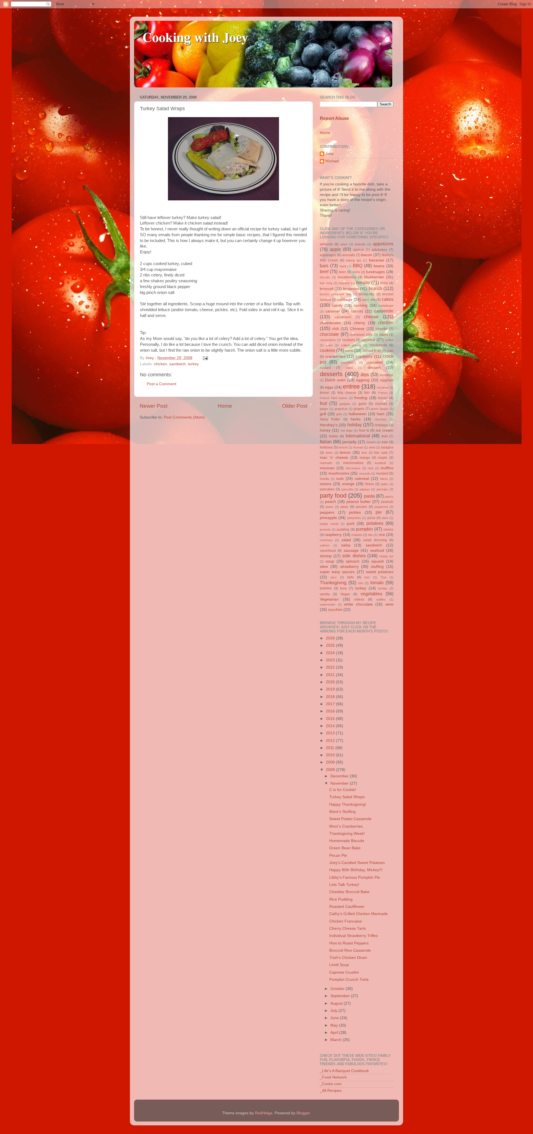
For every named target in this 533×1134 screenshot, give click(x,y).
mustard (382, 473)
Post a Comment (161, 384)
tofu (360, 583)
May (334, 1025)
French (383, 392)
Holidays (381, 425)
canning (361, 305)
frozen (383, 398)
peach (330, 502)
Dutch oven (335, 380)
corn (349, 351)
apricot (358, 250)
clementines (328, 340)
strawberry (349, 567)
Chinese (357, 329)
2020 (331, 682)
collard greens (351, 345)
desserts (331, 374)
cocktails (348, 340)
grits (339, 414)
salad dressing (375, 540)
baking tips (353, 260)
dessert (374, 368)
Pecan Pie (338, 855)
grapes (359, 409)
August (337, 1003)
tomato (377, 582)
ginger (324, 408)
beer (342, 272)
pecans (361, 507)
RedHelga (263, 1113)
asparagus (328, 255)
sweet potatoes (379, 572)
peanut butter (358, 502)
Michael (332, 161)
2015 (331, 719)
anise (344, 244)
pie (379, 512)
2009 (331, 762)
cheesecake (330, 323)
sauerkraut (328, 551)
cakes (387, 299)
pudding (343, 529)
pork (351, 523)
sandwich (177, 364)
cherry (359, 323)
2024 (331, 653)
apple (335, 249)
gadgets (345, 403)
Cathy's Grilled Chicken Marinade (358, 914)
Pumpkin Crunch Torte (349, 979)
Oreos (369, 484)
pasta (369, 495)
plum (385, 518)
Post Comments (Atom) (184, 417)
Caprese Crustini (344, 972)
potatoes (374, 523)
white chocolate (358, 604)
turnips (382, 588)
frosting (360, 398)
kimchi (343, 447)
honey (325, 430)
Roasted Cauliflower (346, 906)
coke (329, 345)
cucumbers (348, 362)
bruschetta (366, 294)
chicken (160, 364)
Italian (326, 441)
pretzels (325, 529)
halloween (357, 414)
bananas (376, 260)
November (340, 783)
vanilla (325, 594)
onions (325, 484)
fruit (323, 403)
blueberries (374, 277)
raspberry (333, 535)
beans (379, 266)
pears (329, 506)
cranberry (364, 356)
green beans (379, 408)
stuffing (377, 567)
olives (384, 478)
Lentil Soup (339, 965)
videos (359, 599)
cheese (371, 316)
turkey (193, 364)
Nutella (324, 478)
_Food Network (333, 1077)
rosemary (326, 540)
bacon (366, 255)
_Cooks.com (331, 1084)
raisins (388, 529)
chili (335, 329)
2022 (331, 667)
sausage (351, 550)
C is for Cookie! (342, 790)
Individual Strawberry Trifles (353, 936)
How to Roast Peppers (349, 943)
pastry (389, 496)
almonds (326, 244)
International (358, 435)
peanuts (387, 502)
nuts (340, 479)
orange (348, 484)
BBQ (357, 265)
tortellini (326, 588)
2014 (331, 726)
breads (363, 282)
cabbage (344, 300)
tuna (343, 588)
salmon (325, 545)
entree (351, 386)
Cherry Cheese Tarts (347, 928)
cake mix (369, 300)
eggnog (362, 380)
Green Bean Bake (345, 848)
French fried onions (333, 398)
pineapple (328, 518)
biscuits (325, 277)
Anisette (360, 244)
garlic (362, 404)
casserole (383, 310)
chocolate (329, 334)
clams (383, 335)
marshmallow (353, 463)
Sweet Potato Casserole (350, 819)
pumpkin (364, 528)
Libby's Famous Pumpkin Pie (354, 877)
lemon (345, 452)
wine (389, 604)
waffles (381, 599)
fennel (324, 393)
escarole (383, 387)
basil (343, 266)
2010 (331, 755)
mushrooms (338, 473)
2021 (331, 675)
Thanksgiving (333, 582)
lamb (372, 447)
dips (365, 374)
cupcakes (374, 362)
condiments (378, 345)
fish (366, 393)
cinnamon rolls (361, 335)
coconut (368, 340)
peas (344, 507)
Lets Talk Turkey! (344, 885)
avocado (348, 255)
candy (337, 305)
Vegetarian (329, 599)
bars (324, 265)
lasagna (387, 447)
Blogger (303, 1113)
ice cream (384, 430)
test (366, 577)
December (340, 776)
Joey (329, 154)
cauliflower (343, 317)
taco (333, 577)
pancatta (347, 489)
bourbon (344, 283)
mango (364, 458)
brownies (351, 289)
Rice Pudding (341, 899)
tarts (350, 577)
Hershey (380, 419)
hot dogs (347, 430)
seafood (377, 550)
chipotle (382, 329)
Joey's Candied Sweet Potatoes (357, 863)
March (336, 1040)
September (340, 996)
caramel (332, 311)
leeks (329, 452)
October (338, 989)
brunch (375, 288)
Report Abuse (334, 118)
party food (333, 495)
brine (384, 283)
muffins (387, 468)
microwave (353, 468)
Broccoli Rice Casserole (350, 950)
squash (377, 561)
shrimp (326, 556)
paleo (384, 484)
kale (385, 442)
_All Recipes (330, 1090)
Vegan (345, 594)
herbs (356, 419)
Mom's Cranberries (346, 826)
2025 (331, 645)
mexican (327, 468)
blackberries (347, 277)
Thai (383, 577)
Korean (358, 447)
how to (364, 430)
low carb (381, 453)
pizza (371, 518)
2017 (331, 704)
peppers (327, 512)
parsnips (382, 489)
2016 (331, 711)
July (334, 1011)
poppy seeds (329, 523)
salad (346, 540)
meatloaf (380, 463)
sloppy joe (386, 556)
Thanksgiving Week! (347, 833)
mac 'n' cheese (334, 457)
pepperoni (381, 506)
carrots (357, 311)
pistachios (354, 518)
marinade (326, 463)
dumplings (386, 375)
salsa (345, 545)
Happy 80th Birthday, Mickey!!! (356, 870)
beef (324, 271)
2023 (331, 660)
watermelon (327, 604)
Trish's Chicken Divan (348, 958)
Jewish (371, 442)
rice (382, 535)
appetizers (383, 243)
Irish (384, 436)
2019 (331, 689)
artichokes (379, 250)
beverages (375, 272)
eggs (329, 387)
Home (225, 406)
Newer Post (153, 406)
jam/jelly (349, 442)
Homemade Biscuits (346, 841)
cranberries (335, 356)
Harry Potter (330, 419)
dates (349, 367)
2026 (331, 638)
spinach (352, 561)
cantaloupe (386, 305)
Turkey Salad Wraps (347, 797)
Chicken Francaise (345, 921)
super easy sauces (337, 572)
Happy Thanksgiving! (347, 804)
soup (330, 561)
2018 (331, 697)
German (381, 404)
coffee (389, 340)
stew (324, 567)
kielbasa (326, 447)
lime (364, 452)
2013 (331, 733)
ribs (370, 534)
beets (356, 272)
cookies (327, 350)
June (335, 1018)
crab (390, 351)
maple (382, 458)
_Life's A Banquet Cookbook (344, 1071)
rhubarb (356, 534)
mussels (364, 473)
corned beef (372, 351)
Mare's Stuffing (342, 812)
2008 (331, 770)
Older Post (294, 406)
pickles (355, 512)
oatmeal (362, 479)
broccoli (326, 289)
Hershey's (328, 425)
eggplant (386, 380)
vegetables (371, 593)
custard (325, 368)
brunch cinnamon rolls (335, 294)
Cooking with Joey (195, 36)
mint (370, 468)
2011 (330, 748)
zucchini (335, 610)
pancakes (327, 489)
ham (380, 414)
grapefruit (341, 408)
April (334, 1032)
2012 (331, 741)
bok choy (326, 283)
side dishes (353, 555)
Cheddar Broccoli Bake (349, 892)
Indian (333, 436)
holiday (354, 424)
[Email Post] (204, 358)
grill (323, 414)
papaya (365, 489)
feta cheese (347, 393)
